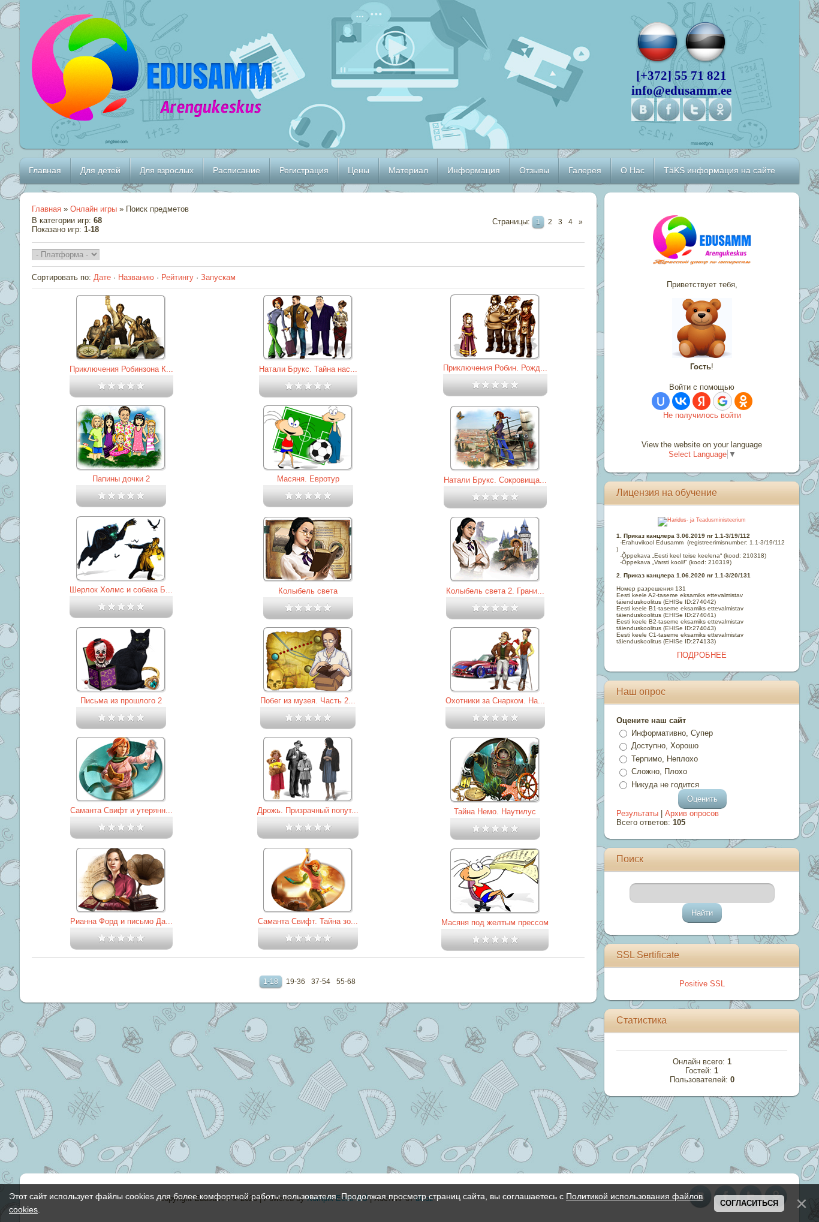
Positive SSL (702, 983)
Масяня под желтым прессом (495, 922)
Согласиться (749, 1203)
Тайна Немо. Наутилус (495, 811)
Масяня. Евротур (308, 478)
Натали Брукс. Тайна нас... (308, 369)
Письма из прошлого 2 (121, 700)
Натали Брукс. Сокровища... (495, 479)
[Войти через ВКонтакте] (681, 401)
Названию (136, 277)
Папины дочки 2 (121, 478)
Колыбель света (308, 590)
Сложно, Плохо (659, 771)
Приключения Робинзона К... (121, 369)
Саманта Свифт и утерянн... (121, 810)
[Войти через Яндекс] (701, 401)
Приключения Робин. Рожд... (495, 367)
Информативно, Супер (672, 733)
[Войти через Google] (722, 401)
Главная (46, 208)
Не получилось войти (702, 415)
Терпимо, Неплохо (664, 758)
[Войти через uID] (661, 401)
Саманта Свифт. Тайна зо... (308, 921)
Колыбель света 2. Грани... (495, 590)
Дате (102, 277)
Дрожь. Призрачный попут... (308, 810)
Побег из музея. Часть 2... (308, 700)
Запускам (218, 277)
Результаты (637, 813)
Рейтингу (177, 277)
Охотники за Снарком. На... (495, 700)
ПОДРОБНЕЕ (702, 655)
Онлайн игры (93, 208)
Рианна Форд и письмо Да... (121, 921)
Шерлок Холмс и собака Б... (121, 589)
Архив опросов (692, 813)
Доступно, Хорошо (664, 745)
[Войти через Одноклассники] (743, 401)
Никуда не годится (665, 784)
